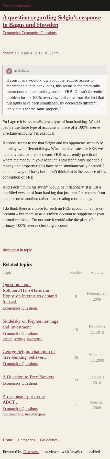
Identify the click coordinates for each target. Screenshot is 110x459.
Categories (26, 440)
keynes (7, 339)
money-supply (35, 414)
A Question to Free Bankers (28, 376)
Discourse (31, 452)
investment (34, 339)
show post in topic (17, 250)
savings (19, 339)
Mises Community (17, 5)
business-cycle (13, 414)
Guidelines (49, 440)
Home (8, 440)
